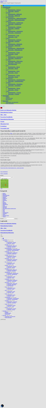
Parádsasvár (5, 206)
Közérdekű (6, 95)
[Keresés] (12, 177)
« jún (1, 188)
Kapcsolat (5, 101)
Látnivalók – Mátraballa (14, 45)
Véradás (2, 121)
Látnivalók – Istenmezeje (14, 32)
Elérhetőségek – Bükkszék (15, 14)
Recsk (4, 209)
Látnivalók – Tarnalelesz (14, 85)
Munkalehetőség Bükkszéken (7, 119)
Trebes (11, 133)
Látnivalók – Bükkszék (14, 15)
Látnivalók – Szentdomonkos (15, 81)
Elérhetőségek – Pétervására (15, 61)
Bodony (4, 193)
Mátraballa (4, 203)
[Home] (3, 5)
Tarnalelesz (5, 213)
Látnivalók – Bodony (13, 11)
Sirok (4, 210)
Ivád (7, 34)
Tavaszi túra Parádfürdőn (6, 117)
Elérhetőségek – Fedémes (14, 27)
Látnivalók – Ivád (12, 37)
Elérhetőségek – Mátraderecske (16, 48)
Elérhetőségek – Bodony (14, 10)
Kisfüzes (4, 202)
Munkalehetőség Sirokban (6, 112)
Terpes (4, 214)
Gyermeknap (3, 126)
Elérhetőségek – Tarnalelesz (15, 84)
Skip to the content (3, 0)
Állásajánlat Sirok (4, 123)
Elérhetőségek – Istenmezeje (15, 31)
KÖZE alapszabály (10, 103)
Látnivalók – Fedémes (13, 28)
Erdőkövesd (5, 198)
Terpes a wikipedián (4, 173)
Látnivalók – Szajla (13, 77)
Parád (4, 205)
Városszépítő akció (4, 128)
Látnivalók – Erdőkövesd (14, 24)
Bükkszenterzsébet (6, 195)
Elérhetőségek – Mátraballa (15, 44)
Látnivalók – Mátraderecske (15, 50)
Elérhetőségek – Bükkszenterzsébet (17, 18)
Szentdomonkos (5, 212)
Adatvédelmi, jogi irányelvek (10, 316)
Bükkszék (4, 194)
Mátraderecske (5, 204)
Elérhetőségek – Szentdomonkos (16, 79)
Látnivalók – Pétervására (14, 62)
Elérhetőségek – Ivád (13, 35)
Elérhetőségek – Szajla (14, 75)
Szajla (4, 211)
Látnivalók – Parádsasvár (14, 58)
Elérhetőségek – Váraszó (14, 92)
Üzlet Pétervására (12, 64)
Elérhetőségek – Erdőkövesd (15, 22)
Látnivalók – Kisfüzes (13, 41)
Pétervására (5, 207)
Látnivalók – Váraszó (13, 94)
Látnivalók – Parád (13, 54)
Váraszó (4, 216)
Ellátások (4, 197)
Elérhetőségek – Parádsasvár (15, 57)
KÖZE (1, 1)
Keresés (1, 175)
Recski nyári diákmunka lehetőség (8, 110)
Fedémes (4, 199)
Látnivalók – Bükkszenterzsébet (16, 20)
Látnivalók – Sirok (13, 72)
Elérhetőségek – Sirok (13, 71)
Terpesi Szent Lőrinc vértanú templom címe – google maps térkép (12, 167)
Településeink (6, 7)
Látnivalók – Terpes (13, 90)
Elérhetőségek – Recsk (14, 67)
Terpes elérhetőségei (4, 171)
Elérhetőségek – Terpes (14, 88)
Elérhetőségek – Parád (14, 52)
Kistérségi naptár (8, 313)
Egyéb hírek (5, 196)
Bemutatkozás (9, 99)
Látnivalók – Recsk (13, 68)
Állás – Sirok (3, 114)
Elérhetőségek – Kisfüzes (14, 39)
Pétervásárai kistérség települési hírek (9, 208)
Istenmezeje (5, 200)
